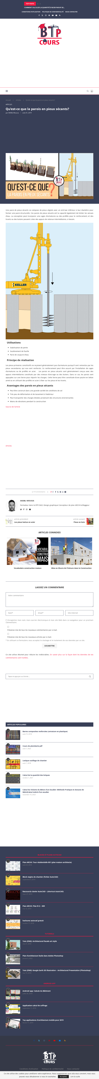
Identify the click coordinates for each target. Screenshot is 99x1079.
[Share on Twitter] (58, 492)
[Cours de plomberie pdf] (13, 749)
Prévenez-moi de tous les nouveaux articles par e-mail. (29, 637)
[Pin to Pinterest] (60, 492)
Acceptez (63, 1076)
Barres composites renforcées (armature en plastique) (45, 731)
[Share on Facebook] (55, 492)
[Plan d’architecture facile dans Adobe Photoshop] (13, 959)
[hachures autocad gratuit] (13, 924)
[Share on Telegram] (65, 492)
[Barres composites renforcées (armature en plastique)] (13, 735)
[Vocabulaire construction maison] (27, 551)
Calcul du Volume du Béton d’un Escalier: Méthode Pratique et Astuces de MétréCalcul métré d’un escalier (53, 791)
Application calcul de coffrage (35, 1005)
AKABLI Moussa (13, 113)
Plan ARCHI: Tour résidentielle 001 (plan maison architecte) (47, 862)
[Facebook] (34, 1040)
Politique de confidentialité (53, 12)
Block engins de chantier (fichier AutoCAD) (40, 877)
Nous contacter (71, 12)
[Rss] (59, 15)
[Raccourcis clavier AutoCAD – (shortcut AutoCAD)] (13, 895)
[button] (38, 4)
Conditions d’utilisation (31, 12)
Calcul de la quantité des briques (36, 775)
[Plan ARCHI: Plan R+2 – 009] (13, 910)
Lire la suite (75, 1076)
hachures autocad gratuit (33, 920)
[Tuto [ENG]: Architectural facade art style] (13, 945)
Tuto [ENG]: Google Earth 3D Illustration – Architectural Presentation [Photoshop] (57, 970)
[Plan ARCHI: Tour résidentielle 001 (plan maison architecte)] (13, 866)
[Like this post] (53, 492)
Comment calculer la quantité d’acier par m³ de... (44, 4)
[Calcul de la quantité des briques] (13, 779)
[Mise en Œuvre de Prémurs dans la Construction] (71, 551)
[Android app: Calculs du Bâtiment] (13, 994)
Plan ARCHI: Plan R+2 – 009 (34, 906)
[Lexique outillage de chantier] (13, 764)
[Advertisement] (49, 67)
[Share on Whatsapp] (63, 492)
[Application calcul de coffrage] (13, 1009)
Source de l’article (13, 407)
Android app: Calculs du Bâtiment (37, 991)
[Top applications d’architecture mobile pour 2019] (13, 1024)
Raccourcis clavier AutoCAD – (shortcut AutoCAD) (43, 891)
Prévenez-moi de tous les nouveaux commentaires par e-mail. (32, 630)
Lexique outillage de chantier (35, 760)
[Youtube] (52, 15)
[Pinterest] (49, 15)
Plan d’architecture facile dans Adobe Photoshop (43, 956)
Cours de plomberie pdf (32, 746)
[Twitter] (42, 15)
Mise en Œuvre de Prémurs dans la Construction (71, 568)
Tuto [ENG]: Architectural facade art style (40, 941)
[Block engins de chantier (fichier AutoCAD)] (13, 880)
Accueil (8, 100)
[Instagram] (45, 15)
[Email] (56, 15)
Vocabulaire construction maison (27, 568)
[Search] (87, 91)
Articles (18, 100)
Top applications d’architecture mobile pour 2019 (43, 1020)
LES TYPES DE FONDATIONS (34, 8)
